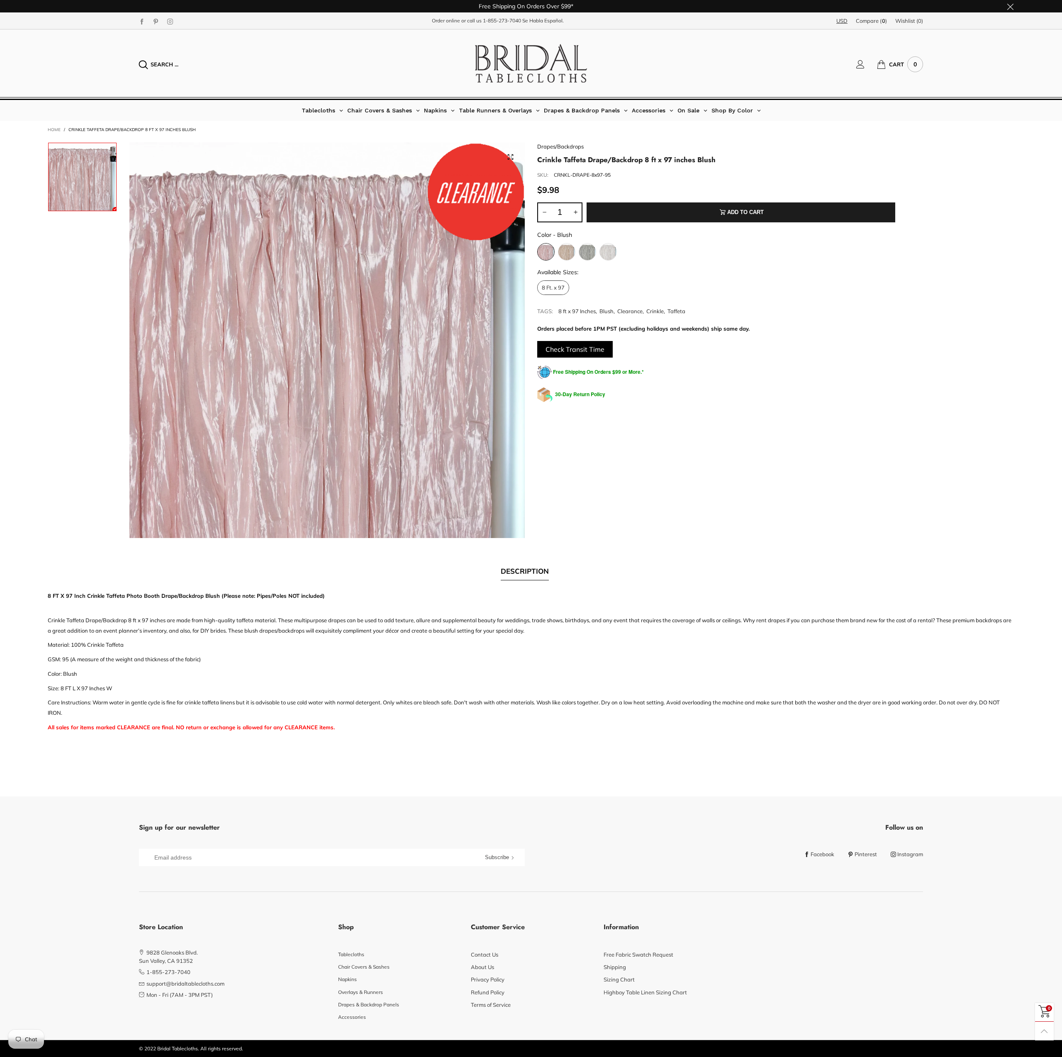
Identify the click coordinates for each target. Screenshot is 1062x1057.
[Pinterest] (156, 21)
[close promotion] (1010, 6)
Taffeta (676, 311)
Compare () (871, 20)
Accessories (352, 1017)
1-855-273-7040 (502, 20)
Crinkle (655, 311)
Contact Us (484, 954)
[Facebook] (142, 21)
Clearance (630, 311)
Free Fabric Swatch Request (638, 954)
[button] (544, 212)
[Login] (866, 64)
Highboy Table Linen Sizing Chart (645, 992)
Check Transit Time (575, 349)
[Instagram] (170, 21)
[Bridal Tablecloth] (531, 63)
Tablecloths (351, 954)
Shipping (615, 967)
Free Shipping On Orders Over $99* (526, 6)
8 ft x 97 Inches (577, 311)
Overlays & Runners (360, 992)
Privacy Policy (487, 979)
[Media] (510, 157)
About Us (482, 967)
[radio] (546, 252)
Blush (606, 311)
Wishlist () (909, 20)
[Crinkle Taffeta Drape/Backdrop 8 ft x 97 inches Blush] (327, 340)
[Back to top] (1044, 1031)
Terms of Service (491, 1004)
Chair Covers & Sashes (364, 967)
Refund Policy (487, 992)
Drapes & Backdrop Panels (368, 1004)
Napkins (347, 979)
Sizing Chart (619, 979)
